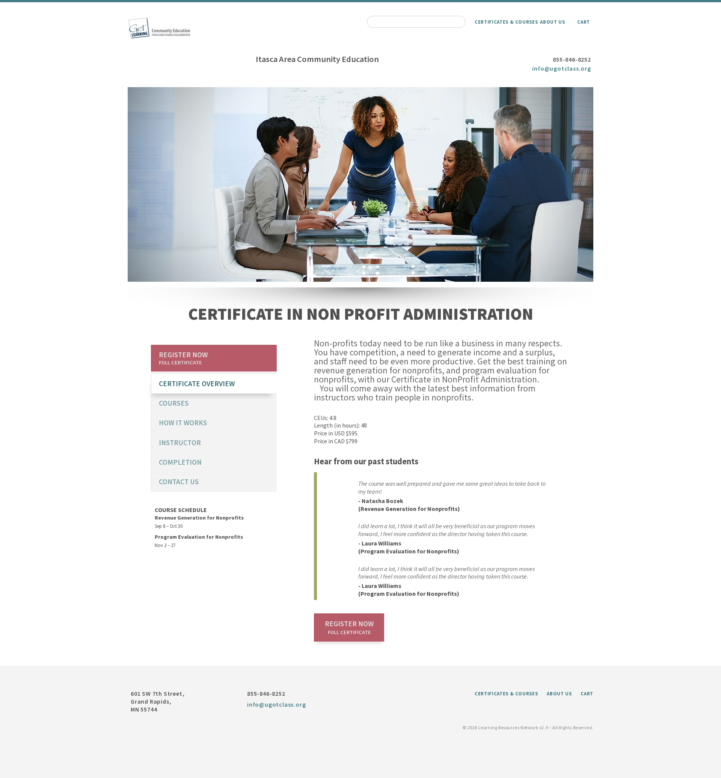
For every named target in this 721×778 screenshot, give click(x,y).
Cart (583, 22)
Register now (349, 627)
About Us (552, 22)
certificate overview (197, 383)
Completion (180, 462)
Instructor (180, 442)
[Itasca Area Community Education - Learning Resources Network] (159, 38)
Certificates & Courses (506, 22)
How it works (183, 422)
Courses (174, 403)
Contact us (179, 481)
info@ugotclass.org (561, 68)
